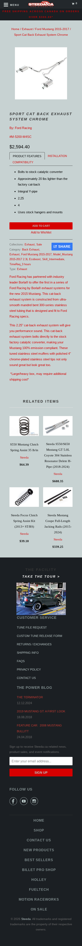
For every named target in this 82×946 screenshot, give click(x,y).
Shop (39, 830)
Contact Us (26, 678)
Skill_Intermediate (53, 259)
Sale (39, 244)
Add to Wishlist (41, 232)
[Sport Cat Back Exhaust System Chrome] (41, 73)
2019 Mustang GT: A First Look (41, 711)
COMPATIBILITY (23, 162)
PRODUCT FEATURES (27, 156)
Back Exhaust (30, 249)
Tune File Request (32, 627)
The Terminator (30, 697)
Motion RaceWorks (39, 899)
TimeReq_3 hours (20, 264)
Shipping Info (28, 652)
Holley (38, 879)
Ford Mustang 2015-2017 (52, 29)
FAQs (21, 661)
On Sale (39, 909)
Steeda (24, 457)
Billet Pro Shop (39, 870)
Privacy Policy (29, 669)
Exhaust (27, 29)
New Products (39, 850)
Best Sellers (39, 860)
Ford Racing (23, 128)
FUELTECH (39, 889)
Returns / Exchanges (34, 644)
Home (15, 29)
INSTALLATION (57, 156)
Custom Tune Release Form (39, 636)
